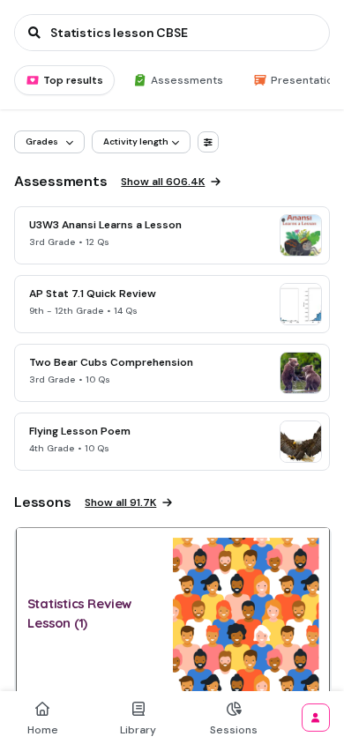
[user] (316, 717)
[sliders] (208, 142)
